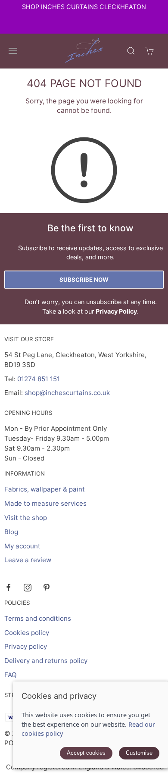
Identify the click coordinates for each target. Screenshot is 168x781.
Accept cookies (86, 753)
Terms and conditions (37, 618)
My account (22, 546)
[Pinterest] (46, 587)
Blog (11, 532)
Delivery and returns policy (45, 661)
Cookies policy (26, 633)
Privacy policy (25, 646)
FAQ (10, 675)
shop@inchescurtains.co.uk (67, 393)
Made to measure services (45, 503)
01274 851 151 (38, 379)
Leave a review (27, 560)
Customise (139, 753)
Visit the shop (25, 517)
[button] (13, 51)
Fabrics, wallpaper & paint (44, 489)
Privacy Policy (116, 311)
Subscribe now (84, 279)
